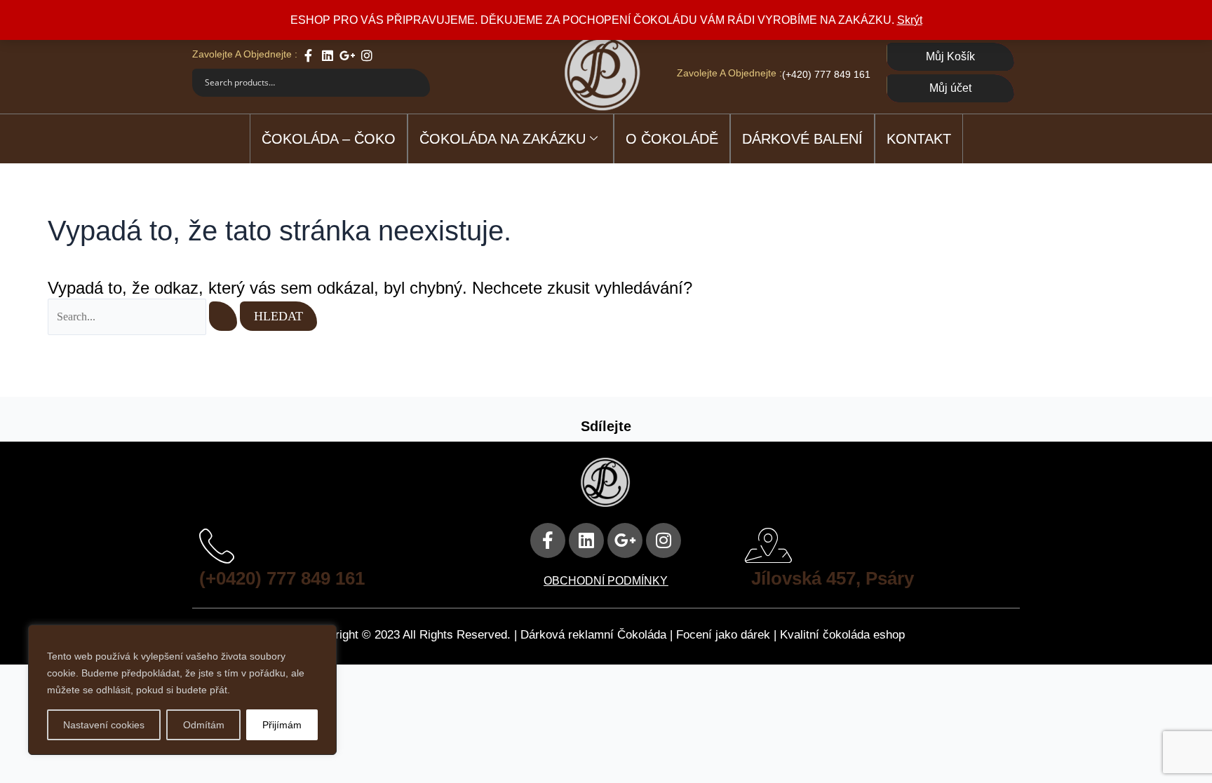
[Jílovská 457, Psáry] (768, 545)
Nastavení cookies (103, 724)
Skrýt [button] (909, 20)
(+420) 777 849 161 (826, 74)
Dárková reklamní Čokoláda (593, 634)
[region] (182, 690)
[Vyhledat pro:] (144, 316)
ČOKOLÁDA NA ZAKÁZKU (502, 139)
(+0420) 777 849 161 (282, 578)
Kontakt (919, 139)
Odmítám (203, 724)
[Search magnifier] (416, 83)
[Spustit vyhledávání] (223, 316)
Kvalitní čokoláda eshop (842, 634)
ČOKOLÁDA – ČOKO (329, 139)
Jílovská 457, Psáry (832, 578)
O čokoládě (672, 139)
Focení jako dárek (723, 634)
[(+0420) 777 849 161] (216, 545)
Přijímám (282, 724)
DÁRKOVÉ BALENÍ (802, 139)
